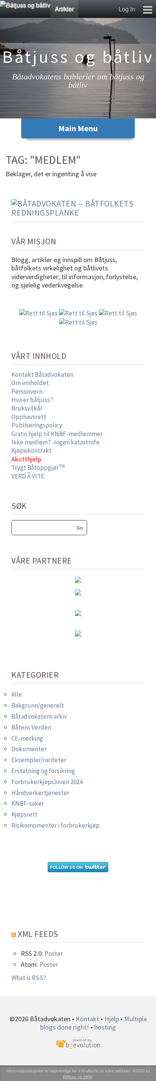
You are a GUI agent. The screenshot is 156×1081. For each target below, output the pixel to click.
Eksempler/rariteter (38, 760)
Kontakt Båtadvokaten (42, 374)
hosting (105, 1027)
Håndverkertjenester (40, 793)
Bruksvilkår (26, 408)
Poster (54, 953)
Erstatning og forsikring (43, 771)
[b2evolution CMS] (78, 1043)
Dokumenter (29, 749)
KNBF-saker (27, 803)
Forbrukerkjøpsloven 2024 (47, 782)
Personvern (26, 391)
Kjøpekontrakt (31, 450)
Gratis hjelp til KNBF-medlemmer (57, 434)
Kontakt (87, 1018)
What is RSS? (28, 978)
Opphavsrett (28, 417)
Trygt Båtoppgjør (38, 467)
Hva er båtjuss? (32, 400)
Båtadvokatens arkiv (39, 716)
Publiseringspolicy (36, 425)
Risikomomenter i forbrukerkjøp (55, 825)
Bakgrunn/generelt (37, 705)
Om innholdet (30, 383)
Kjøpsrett (24, 814)
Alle (16, 694)
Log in (127, 9)
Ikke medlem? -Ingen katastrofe (55, 442)
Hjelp (112, 1018)
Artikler (64, 9)
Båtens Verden (31, 727)
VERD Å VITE (27, 476)
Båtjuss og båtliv (77, 1076)
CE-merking (27, 738)
